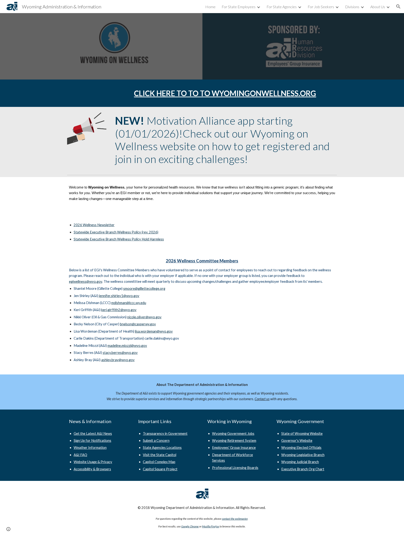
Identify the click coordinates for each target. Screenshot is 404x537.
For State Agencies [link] (282, 6)
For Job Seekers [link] (321, 6)
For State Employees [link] (239, 6)
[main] (225, 93)
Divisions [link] (352, 6)
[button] (398, 6)
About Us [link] (377, 6)
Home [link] (210, 6)
